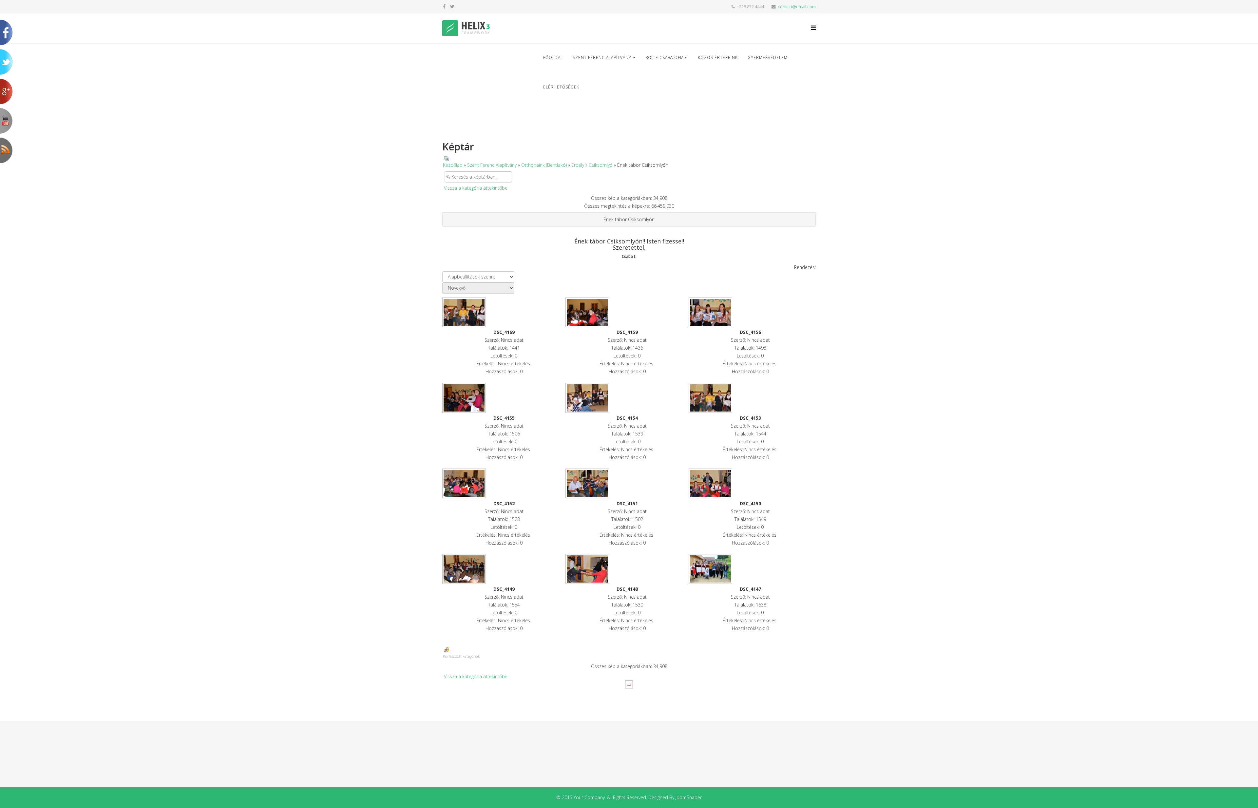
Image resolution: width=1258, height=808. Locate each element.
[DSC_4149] (503, 569)
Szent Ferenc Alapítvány (602, 57)
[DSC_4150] (750, 483)
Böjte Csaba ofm (664, 57)
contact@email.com (797, 7)
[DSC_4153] (750, 398)
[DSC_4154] (627, 398)
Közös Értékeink (718, 57)
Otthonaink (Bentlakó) (544, 165)
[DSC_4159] (627, 312)
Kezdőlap (453, 165)
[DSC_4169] (503, 312)
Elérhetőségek (561, 87)
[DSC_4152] (503, 483)
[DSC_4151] (627, 483)
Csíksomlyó (601, 165)
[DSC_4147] (750, 569)
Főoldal (553, 57)
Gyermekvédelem (768, 57)
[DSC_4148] (627, 569)
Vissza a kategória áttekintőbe (475, 188)
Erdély (577, 165)
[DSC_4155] (503, 398)
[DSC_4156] (750, 312)
